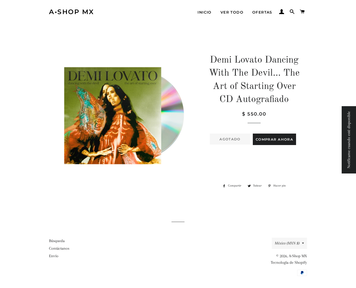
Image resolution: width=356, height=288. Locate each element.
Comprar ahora (274, 139)
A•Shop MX (71, 12)
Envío (53, 256)
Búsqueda (57, 240)
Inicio (204, 12)
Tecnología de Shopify (289, 262)
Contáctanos (59, 248)
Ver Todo (231, 12)
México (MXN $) (287, 243)
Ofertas (262, 12)
